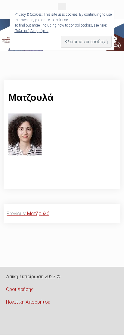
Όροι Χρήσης (20, 289)
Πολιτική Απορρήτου (28, 302)
